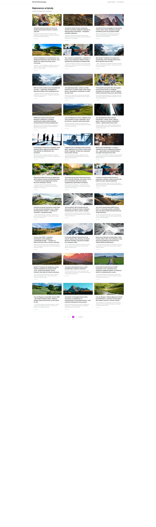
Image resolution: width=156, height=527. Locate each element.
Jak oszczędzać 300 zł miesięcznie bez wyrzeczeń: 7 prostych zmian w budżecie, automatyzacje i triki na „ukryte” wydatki (77, 209)
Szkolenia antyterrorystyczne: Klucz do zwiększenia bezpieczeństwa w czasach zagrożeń (45, 29)
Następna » (81, 316)
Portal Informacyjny (39, 2)
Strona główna (120, 2)
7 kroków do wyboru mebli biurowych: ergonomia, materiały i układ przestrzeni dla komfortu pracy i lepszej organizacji (108, 179)
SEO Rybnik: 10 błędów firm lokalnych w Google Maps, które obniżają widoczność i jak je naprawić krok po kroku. (108, 59)
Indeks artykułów (112, 2)
